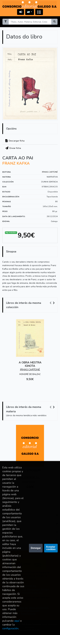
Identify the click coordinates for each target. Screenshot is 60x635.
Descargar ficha (16, 140)
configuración (10, 628)
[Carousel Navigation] (53, 303)
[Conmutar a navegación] (39, 12)
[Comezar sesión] (20, 12)
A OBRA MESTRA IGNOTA (30, 364)
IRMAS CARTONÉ (50, 172)
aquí (16, 621)
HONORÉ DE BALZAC (30, 374)
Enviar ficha (15, 148)
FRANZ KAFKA (16, 163)
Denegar (36, 548)
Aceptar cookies (51, 548)
